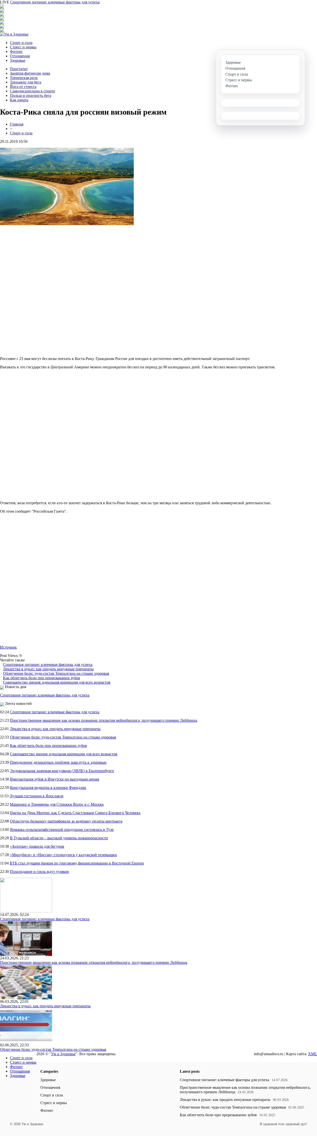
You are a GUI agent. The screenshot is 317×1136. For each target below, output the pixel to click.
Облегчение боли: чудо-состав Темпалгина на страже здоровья (56, 673)
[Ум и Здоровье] (14, 34)
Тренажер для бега (25, 82)
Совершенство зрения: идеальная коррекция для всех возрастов (56, 682)
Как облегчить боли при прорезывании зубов (41, 678)
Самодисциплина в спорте (32, 91)
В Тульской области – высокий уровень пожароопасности (59, 838)
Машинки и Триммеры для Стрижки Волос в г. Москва (57, 804)
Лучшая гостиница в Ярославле (36, 796)
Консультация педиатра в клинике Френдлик (48, 787)
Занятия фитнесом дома (30, 73)
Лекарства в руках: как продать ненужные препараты (48, 669)
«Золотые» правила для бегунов (37, 846)
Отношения (20, 56)
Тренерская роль (24, 78)
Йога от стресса (23, 86)
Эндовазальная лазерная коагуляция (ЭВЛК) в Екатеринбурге (62, 771)
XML (312, 1054)
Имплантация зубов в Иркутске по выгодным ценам (54, 779)
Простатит (19, 69)
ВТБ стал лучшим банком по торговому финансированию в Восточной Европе (77, 863)
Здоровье (17, 60)
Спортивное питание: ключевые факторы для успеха (55, 2)
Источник (8, 647)
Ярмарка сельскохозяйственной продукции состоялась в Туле (62, 829)
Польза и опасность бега (30, 95)
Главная (16, 124)
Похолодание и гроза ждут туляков (39, 871)
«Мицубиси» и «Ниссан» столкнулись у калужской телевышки (63, 855)
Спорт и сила (21, 43)
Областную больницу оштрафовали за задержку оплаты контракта (66, 821)
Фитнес (16, 51)
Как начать (19, 100)
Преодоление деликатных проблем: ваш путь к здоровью (58, 762)
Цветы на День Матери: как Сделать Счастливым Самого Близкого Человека (75, 813)
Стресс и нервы (23, 47)
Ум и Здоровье (63, 1054)
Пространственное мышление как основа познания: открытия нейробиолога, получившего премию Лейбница (103, 720)
